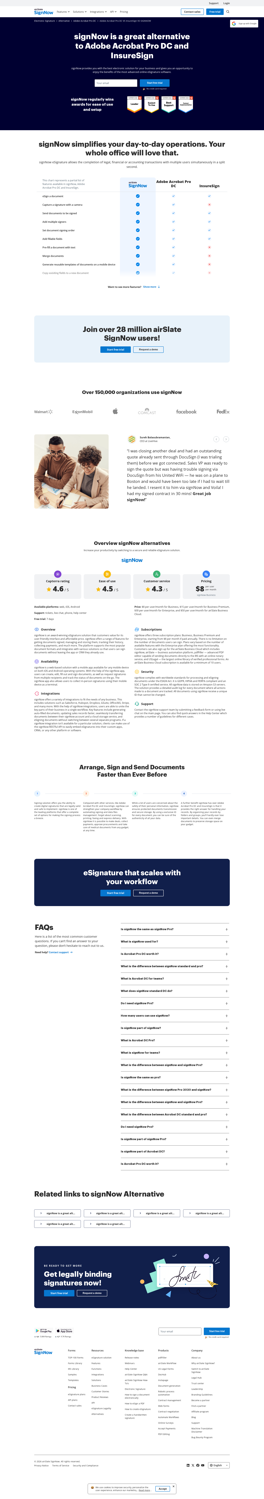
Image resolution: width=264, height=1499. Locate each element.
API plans (72, 1400)
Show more (149, 287)
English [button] (218, 1465)
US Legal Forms (166, 1368)
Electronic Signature (135, 1389)
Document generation (169, 1385)
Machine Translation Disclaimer (202, 1430)
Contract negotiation (168, 1411)
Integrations (97, 11)
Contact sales (192, 11)
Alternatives (98, 1414)
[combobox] (116, 83)
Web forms (163, 1405)
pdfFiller (162, 1357)
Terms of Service (60, 1465)
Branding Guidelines (202, 1394)
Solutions (78, 11)
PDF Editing (164, 1434)
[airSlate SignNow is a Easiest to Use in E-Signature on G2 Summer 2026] (151, 104)
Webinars (130, 1363)
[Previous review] (216, 439)
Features (62, 11)
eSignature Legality (101, 1408)
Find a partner (198, 1405)
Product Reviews (100, 1397)
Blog (193, 1417)
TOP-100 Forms (75, 1357)
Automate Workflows (168, 1417)
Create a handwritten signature (136, 1416)
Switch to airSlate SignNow (200, 1370)
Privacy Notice (41, 1465)
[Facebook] (198, 1465)
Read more (144, 1490)
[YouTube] (203, 1465)
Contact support (59, 952)
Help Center (131, 1368)
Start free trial (154, 83)
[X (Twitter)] (193, 1465)
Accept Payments (167, 1428)
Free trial (214, 11)
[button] (228, 12)
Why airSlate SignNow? (203, 1363)
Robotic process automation (166, 1393)
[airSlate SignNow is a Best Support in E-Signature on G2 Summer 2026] (168, 104)
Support (213, 3)
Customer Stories (100, 1391)
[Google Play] (43, 1331)
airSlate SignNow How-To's (136, 1382)
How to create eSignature (138, 1409)
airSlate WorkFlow (167, 1363)
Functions (96, 1368)
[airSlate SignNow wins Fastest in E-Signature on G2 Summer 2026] (185, 104)
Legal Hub (196, 1377)
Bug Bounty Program (202, 1437)
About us (196, 1357)
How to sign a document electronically (137, 1396)
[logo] (43, 12)
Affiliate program (200, 1411)
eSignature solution (102, 1357)
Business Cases (99, 1385)
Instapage (163, 1380)
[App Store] (64, 1331)
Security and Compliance (85, 1465)
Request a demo (148, 349)
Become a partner (200, 1400)
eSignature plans (76, 1394)
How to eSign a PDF (134, 1403)
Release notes (132, 1357)
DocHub (162, 1374)
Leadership (197, 1389)
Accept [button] (163, 1488)
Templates (73, 1380)
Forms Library (75, 1363)
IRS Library (73, 1368)
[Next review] (226, 439)
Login (226, 3)
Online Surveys (166, 1422)
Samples (72, 1374)
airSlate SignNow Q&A (136, 1374)
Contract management (169, 1400)
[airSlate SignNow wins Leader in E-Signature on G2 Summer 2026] (134, 104)
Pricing (124, 11)
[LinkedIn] (188, 1465)
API (112, 11)
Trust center (197, 1383)
